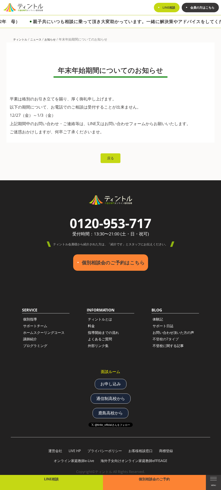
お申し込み (110, 384)
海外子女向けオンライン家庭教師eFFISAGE (134, 460)
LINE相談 (51, 479)
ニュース (35, 39)
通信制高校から (110, 398)
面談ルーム (110, 371)
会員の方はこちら (202, 7)
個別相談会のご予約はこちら (113, 262)
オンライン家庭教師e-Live (74, 460)
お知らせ (50, 39)
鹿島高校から (110, 413)
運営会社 (55, 450)
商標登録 (166, 450)
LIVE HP (75, 450)
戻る (110, 158)
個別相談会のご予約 (154, 479)
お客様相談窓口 (140, 450)
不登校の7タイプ (166, 339)
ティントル (20, 39)
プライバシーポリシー (104, 450)
